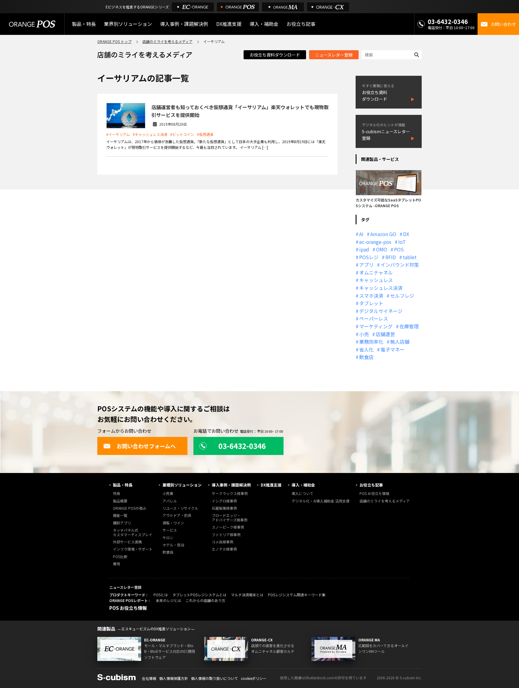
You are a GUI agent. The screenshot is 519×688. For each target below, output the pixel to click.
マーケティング (376, 326)
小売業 (167, 493)
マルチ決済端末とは (247, 594)
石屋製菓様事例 (224, 508)
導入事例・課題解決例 (184, 23)
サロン (167, 538)
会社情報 (149, 678)
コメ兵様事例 (222, 542)
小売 (364, 334)
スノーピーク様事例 (228, 527)
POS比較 (120, 556)
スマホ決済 (371, 295)
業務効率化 (371, 341)
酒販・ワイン (173, 523)
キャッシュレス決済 (380, 287)
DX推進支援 (228, 23)
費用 (116, 564)
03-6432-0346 (448, 21)
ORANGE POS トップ (114, 41)
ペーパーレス (373, 318)
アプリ (366, 264)
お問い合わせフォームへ (146, 446)
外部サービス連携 (127, 542)
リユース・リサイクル (180, 508)
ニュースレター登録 (334, 55)
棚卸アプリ (122, 523)
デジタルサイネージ (380, 311)
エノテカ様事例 (224, 549)
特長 (116, 493)
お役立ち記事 (371, 485)
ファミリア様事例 (226, 535)
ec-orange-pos (375, 241)
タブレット (371, 303)
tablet (410, 257)
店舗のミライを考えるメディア (167, 41)
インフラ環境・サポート (133, 549)
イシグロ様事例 (224, 501)
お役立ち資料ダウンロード (275, 55)
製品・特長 (122, 485)
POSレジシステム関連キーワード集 (297, 594)
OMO (381, 249)
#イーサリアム (118, 134)
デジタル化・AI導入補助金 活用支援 (321, 501)
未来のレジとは (168, 600)
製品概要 (120, 501)
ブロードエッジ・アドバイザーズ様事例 (229, 517)
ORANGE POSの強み (129, 508)
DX (406, 234)
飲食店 (366, 357)
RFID (390, 257)
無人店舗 (399, 341)
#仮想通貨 (205, 134)
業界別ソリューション (128, 23)
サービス (169, 530)
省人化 (366, 349)
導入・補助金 (303, 485)
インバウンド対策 (400, 264)
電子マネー (393, 349)
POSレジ (368, 257)
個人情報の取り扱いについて (214, 678)
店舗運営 (385, 334)
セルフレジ (402, 295)
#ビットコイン (182, 134)
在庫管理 (409, 326)
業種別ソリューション (182, 485)
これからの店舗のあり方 (205, 600)
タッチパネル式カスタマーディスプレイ (132, 532)
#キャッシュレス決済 (150, 134)
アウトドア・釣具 (176, 515)
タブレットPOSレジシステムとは (199, 594)
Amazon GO (383, 234)
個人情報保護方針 (173, 678)
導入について (302, 493)
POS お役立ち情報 (374, 493)
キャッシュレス (376, 280)
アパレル (169, 501)
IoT (402, 241)
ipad (364, 249)
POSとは (160, 594)
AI (361, 234)
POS (399, 249)
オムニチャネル (376, 272)
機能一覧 (120, 515)
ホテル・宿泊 (173, 545)
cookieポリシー (253, 678)
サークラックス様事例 (230, 493)
